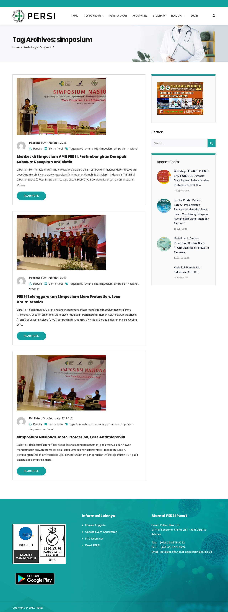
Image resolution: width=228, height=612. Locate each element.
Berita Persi (56, 148)
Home (15, 47)
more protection (109, 424)
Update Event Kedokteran (101, 531)
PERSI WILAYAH (118, 15)
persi (79, 148)
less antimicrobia (86, 424)
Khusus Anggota (95, 525)
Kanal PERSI (92, 545)
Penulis (37, 148)
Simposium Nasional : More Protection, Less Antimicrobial (71, 437)
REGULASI (177, 15)
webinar (34, 288)
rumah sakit (91, 148)
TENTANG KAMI (92, 15)
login (194, 15)
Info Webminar (94, 538)
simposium (106, 148)
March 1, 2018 (57, 142)
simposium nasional (126, 148)
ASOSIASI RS (140, 15)
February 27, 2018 (60, 418)
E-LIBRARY (159, 15)
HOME (74, 15)
